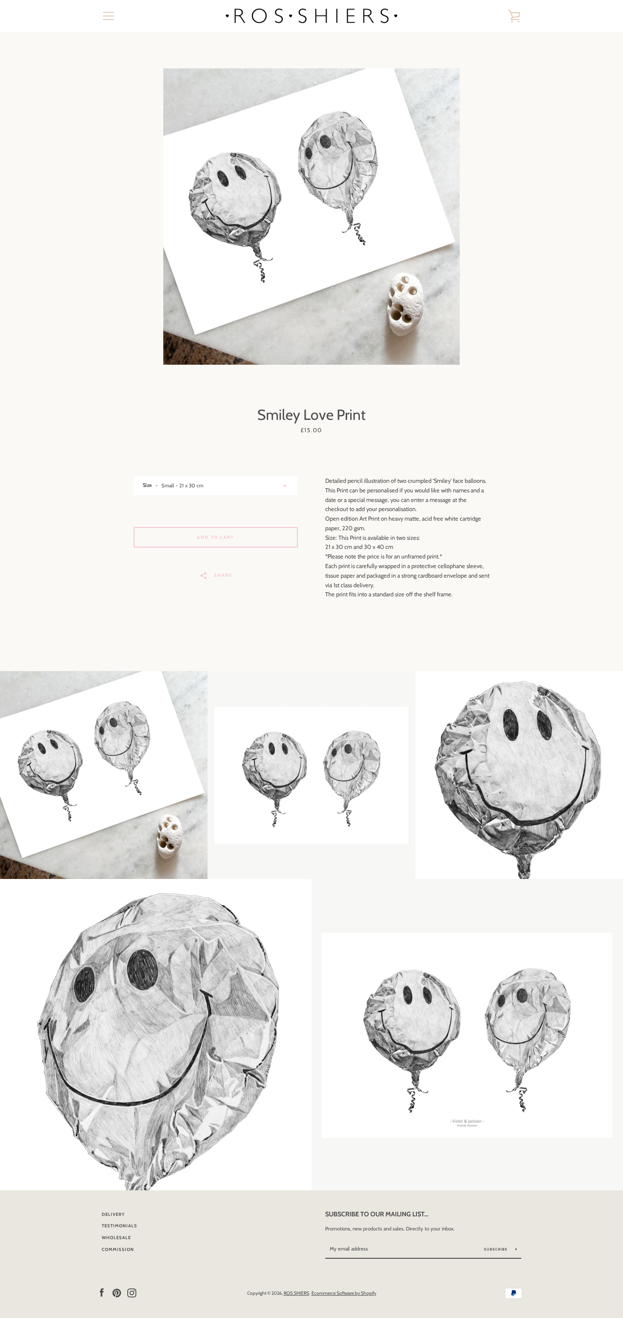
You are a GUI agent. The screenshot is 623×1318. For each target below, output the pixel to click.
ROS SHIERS (296, 1293)
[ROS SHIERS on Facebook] (101, 1292)
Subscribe (496, 1249)
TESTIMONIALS (119, 1225)
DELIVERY (113, 1214)
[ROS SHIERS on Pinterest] (116, 1292)
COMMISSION (118, 1249)
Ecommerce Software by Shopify (344, 1293)
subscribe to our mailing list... (376, 1214)
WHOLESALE (116, 1237)
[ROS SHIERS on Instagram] (131, 1292)
